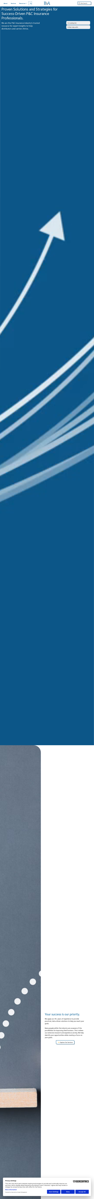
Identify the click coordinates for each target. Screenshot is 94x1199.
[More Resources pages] (26, 3)
